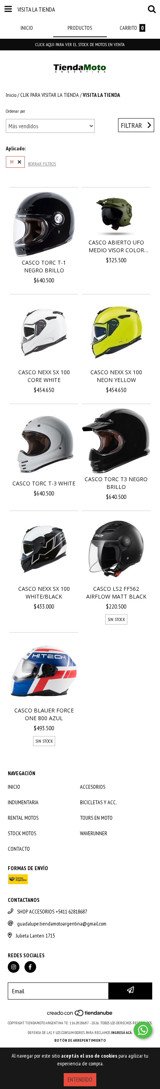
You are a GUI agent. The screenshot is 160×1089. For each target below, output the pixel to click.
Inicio (11, 94)
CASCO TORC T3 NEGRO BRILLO (116, 482)
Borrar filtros (42, 164)
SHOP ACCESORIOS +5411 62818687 (52, 911)
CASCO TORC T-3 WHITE (43, 483)
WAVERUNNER (93, 833)
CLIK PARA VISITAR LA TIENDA (49, 94)
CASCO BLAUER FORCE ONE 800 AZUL (44, 714)
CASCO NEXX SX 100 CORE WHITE (44, 376)
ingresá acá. (122, 1032)
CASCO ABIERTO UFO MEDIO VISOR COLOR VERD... (116, 246)
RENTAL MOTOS (23, 817)
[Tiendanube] (80, 1015)
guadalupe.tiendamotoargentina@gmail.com (61, 923)
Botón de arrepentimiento (80, 1040)
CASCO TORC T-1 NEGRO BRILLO (44, 266)
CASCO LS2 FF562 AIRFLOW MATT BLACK (116, 592)
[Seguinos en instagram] (13, 967)
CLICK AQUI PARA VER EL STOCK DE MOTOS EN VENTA (80, 44)
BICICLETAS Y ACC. (98, 802)
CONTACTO (19, 848)
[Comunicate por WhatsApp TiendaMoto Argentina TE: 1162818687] (143, 1030)
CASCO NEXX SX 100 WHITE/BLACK (44, 592)
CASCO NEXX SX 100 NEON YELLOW (116, 376)
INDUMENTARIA (23, 802)
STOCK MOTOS (22, 833)
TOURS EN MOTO (96, 817)
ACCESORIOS (92, 786)
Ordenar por (15, 111)
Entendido (80, 1079)
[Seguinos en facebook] (30, 967)
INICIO (14, 786)
